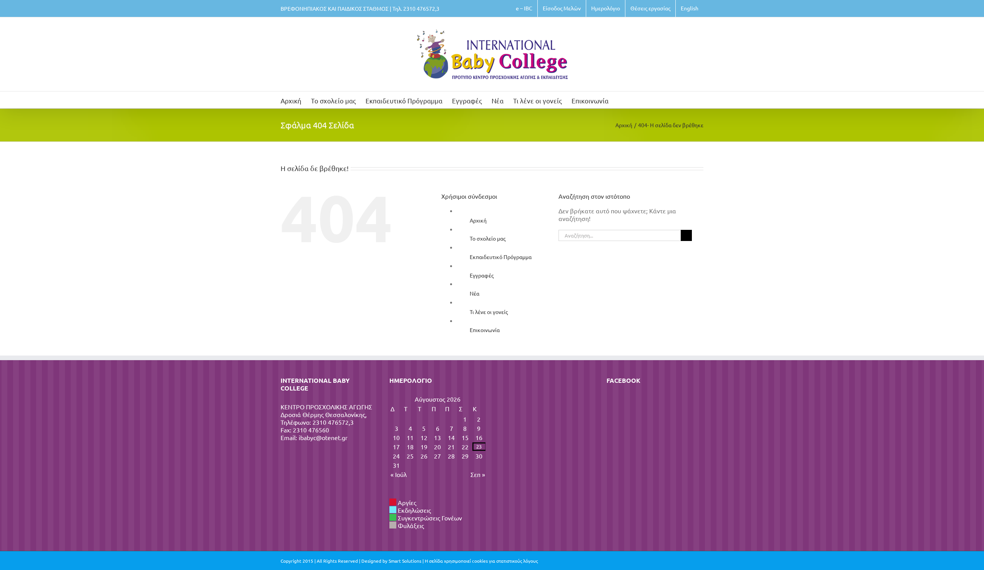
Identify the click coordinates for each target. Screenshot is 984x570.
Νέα (474, 293)
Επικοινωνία (485, 329)
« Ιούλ (399, 474)
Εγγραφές (482, 275)
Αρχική (478, 220)
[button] (620, 99)
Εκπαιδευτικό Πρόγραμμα (501, 256)
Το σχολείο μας (487, 238)
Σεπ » (477, 474)
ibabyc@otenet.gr (323, 437)
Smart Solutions (405, 561)
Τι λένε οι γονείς (489, 311)
